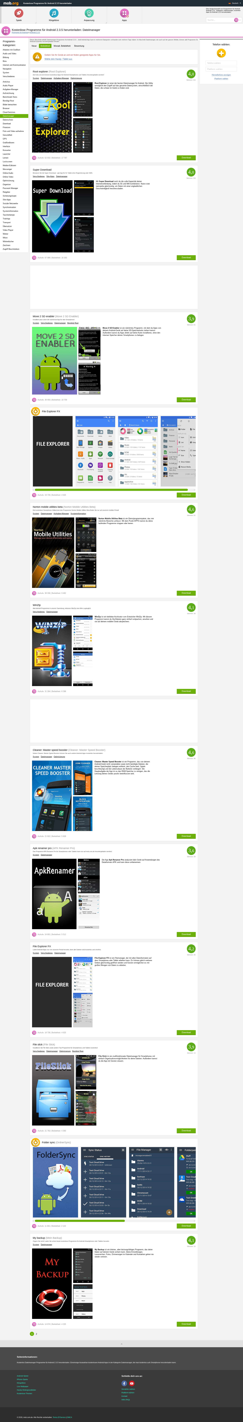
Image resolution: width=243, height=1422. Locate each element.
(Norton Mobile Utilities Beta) (79, 507)
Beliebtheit (45, 46)
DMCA (69, 1417)
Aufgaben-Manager (10, 89)
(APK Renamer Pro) (63, 848)
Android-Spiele (22, 1376)
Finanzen (6, 127)
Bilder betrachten (10, 105)
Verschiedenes (9, 76)
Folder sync (56, 1142)
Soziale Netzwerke (10, 203)
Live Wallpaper (22, 1386)
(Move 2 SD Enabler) (66, 316)
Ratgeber (6, 192)
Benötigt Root (8, 101)
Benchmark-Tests (10, 97)
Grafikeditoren (8, 143)
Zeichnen (6, 245)
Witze (5, 238)
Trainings (6, 219)
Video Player (8, 230)
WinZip (37, 605)
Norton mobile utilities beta (48, 507)
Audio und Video (9, 54)
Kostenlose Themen (24, 1394)
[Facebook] (125, 1386)
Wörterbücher (8, 241)
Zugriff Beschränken (11, 249)
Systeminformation (10, 211)
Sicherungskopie (9, 196)
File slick (37, 1044)
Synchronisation (9, 207)
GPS (5, 139)
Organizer (7, 184)
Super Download (42, 169)
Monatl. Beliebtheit (62, 46)
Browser (6, 108)
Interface (6, 146)
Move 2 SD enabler (43, 316)
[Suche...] (237, 20)
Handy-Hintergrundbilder (26, 1390)
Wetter (5, 234)
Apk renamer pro (42, 848)
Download (7, 124)
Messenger (7, 169)
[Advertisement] (15, 299)
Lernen (5, 158)
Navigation (7, 69)
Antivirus (6, 82)
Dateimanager (8, 116)
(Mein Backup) (53, 1238)
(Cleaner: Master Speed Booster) (86, 750)
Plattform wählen (221, 79)
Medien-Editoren (9, 165)
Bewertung (79, 46)
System (6, 73)
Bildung (6, 57)
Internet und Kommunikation (14, 65)
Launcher (6, 154)
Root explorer (40, 71)
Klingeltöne (21, 1383)
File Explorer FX (51, 411)
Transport (7, 222)
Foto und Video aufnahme (13, 131)
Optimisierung (8, 181)
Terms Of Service (59, 1417)
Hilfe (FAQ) (126, 1400)
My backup (39, 1238)
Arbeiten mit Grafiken (11, 50)
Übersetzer (7, 226)
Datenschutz (8, 120)
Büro (5, 61)
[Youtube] (132, 1386)
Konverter (7, 150)
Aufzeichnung (8, 93)
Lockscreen (7, 162)
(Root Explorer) (57, 71)
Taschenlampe (9, 215)
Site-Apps (7, 200)
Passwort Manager (10, 188)
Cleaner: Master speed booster (50, 750)
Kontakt (124, 1396)
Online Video (8, 177)
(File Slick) (48, 1044)
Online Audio (8, 173)
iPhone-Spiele (22, 1379)
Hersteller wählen (128, 1389)
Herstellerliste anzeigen (221, 75)
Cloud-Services (9, 112)
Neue (34, 46)
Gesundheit (7, 135)
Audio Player (8, 86)
